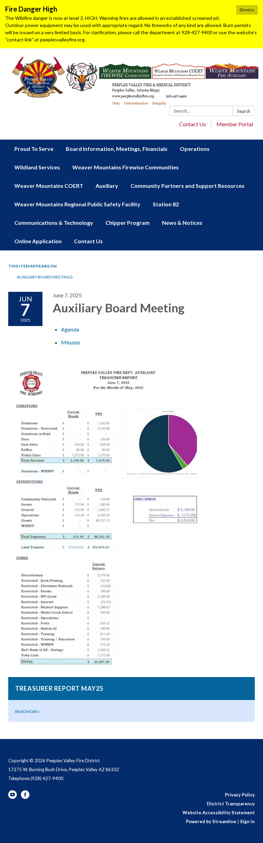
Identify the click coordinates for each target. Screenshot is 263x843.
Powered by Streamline (211, 821)
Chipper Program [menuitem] (127, 222)
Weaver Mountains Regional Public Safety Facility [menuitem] (77, 204)
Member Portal (234, 124)
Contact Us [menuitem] (88, 241)
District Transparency (231, 803)
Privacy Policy (240, 794)
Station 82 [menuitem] (166, 204)
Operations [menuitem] (195, 148)
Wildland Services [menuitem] (37, 167)
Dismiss (247, 9)
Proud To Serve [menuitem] (33, 148)
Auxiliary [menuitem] (107, 185)
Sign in (247, 821)
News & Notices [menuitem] (182, 222)
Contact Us (192, 124)
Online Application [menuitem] (38, 241)
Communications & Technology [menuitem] (53, 222)
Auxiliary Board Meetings (45, 277)
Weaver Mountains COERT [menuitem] (48, 185)
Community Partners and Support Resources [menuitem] (187, 185)
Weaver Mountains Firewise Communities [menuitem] (125, 167)
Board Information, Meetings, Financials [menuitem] (116, 148)
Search (243, 111)
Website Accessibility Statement (219, 812)
